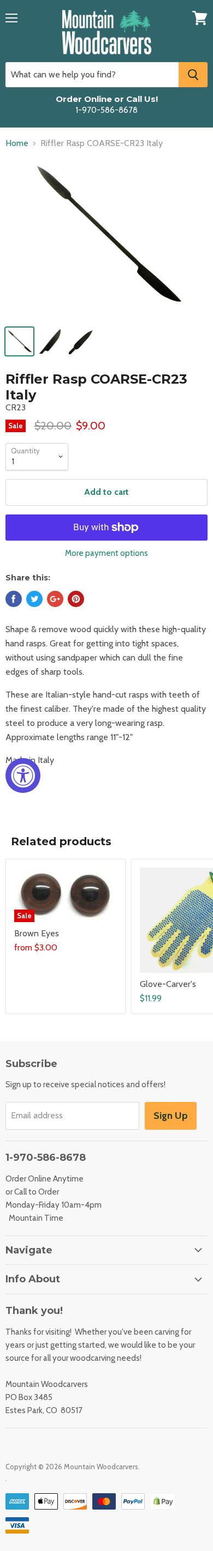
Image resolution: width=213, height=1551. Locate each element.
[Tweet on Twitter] (34, 599)
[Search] (193, 74)
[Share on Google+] (55, 599)
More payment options (106, 553)
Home (16, 143)
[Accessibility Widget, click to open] (22, 775)
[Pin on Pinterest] (76, 599)
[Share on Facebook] (13, 599)
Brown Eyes (36, 933)
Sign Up (170, 1116)
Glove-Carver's (168, 984)
